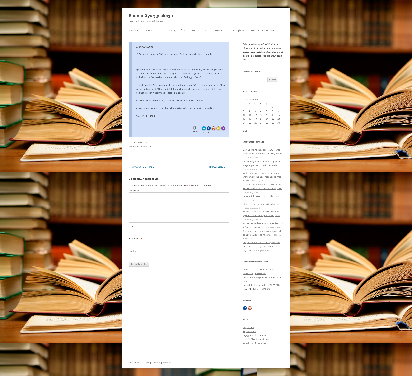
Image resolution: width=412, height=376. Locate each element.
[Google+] (250, 308)
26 (255, 122)
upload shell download (254, 285)
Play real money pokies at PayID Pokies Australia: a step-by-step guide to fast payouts (261, 246)
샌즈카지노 (248, 273)
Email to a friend (218, 127)
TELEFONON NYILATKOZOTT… (264, 269)
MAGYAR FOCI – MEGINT (143, 166)
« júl (245, 130)
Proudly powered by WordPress (159, 362)
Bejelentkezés (249, 331)
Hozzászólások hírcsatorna (256, 339)
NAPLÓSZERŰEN (219, 166)
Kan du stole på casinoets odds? (258, 196)
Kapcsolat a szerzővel (262, 30)
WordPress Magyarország (255, 343)
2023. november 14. (138, 142)
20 (261, 118)
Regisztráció (248, 327)
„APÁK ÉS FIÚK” (273, 285)
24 (244, 122)
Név (132, 226)
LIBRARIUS (265, 288)
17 (244, 118)
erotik (246, 269)
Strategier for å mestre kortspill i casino (261, 203)
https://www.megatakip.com (256, 277)
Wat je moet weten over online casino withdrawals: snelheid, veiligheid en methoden (262, 176)
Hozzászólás (136, 190)
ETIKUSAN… (260, 273)
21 (267, 118)
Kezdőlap (133, 30)
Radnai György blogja (151, 15)
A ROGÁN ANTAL (145, 47)
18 (250, 118)
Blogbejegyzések (176, 30)
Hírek (195, 30)
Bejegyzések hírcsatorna (254, 335)
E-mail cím (135, 238)
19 (255, 118)
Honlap (132, 251)
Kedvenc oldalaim (214, 30)
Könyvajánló (237, 30)
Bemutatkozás (153, 30)
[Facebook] (245, 308)
